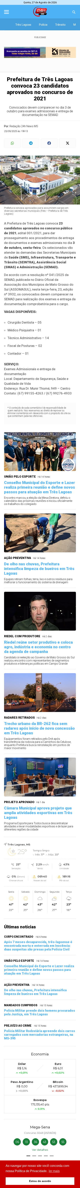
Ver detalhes (40, 1149)
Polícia (43, 24)
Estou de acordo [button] (40, 1181)
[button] (28, 1156)
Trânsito (60, 24)
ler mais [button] (54, 1171)
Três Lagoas (23, 24)
